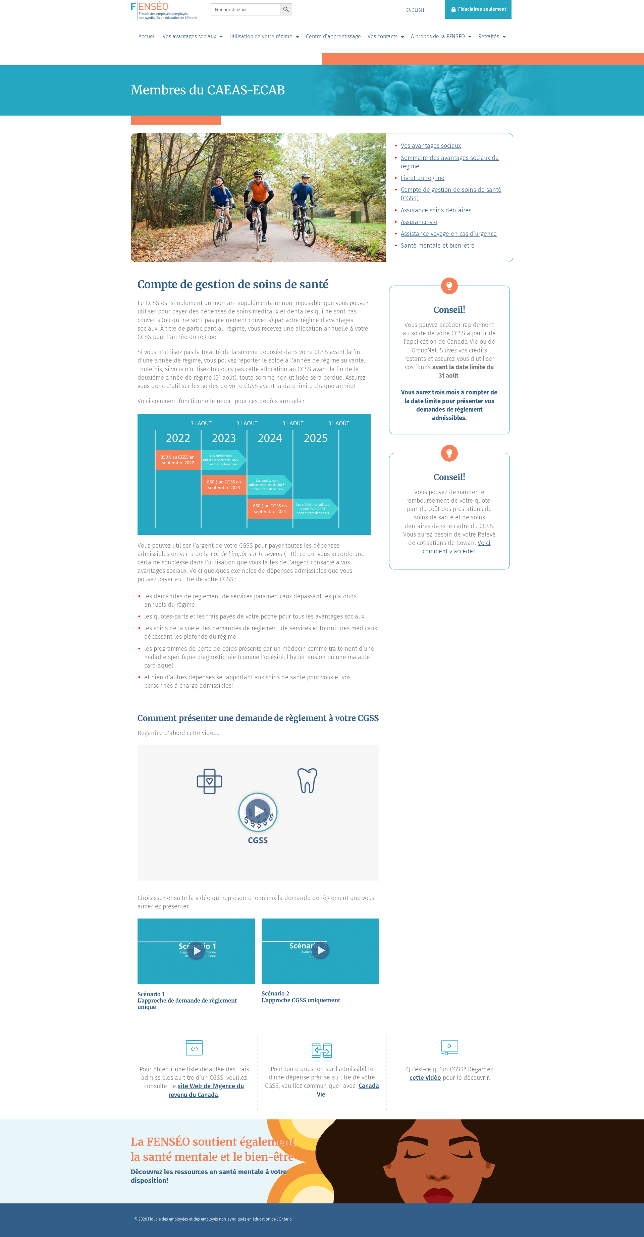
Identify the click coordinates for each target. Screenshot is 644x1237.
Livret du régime (422, 178)
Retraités (488, 36)
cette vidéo (425, 1077)
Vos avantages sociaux (189, 36)
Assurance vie (419, 222)
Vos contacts (382, 36)
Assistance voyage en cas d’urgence (449, 234)
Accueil (147, 36)
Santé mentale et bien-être (438, 245)
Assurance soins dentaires (436, 210)
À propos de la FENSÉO (438, 36)
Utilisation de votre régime (260, 36)
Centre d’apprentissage (333, 36)
